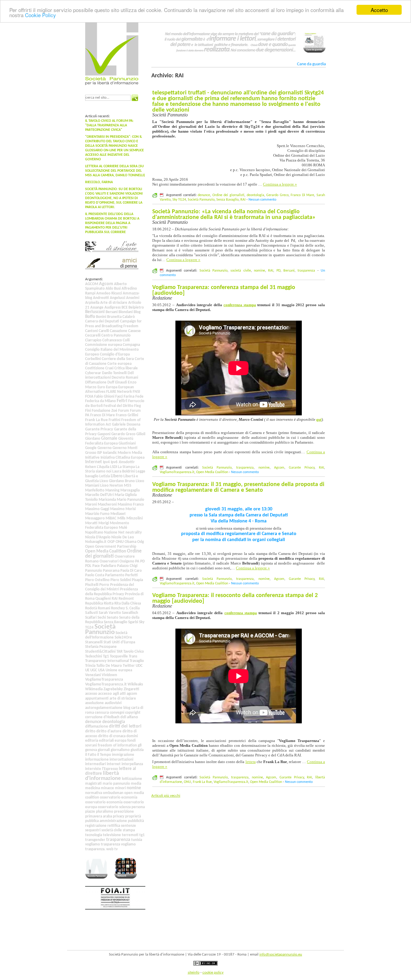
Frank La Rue (96, 420)
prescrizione (124, 812)
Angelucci (117, 298)
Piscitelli (91, 585)
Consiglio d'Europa (115, 354)
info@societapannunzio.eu (280, 954)
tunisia (136, 840)
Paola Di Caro (131, 571)
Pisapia (137, 580)
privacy (118, 816)
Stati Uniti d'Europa (119, 642)
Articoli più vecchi (165, 796)
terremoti (130, 835)
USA (101, 670)
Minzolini (134, 518)
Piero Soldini (120, 580)
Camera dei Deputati (102, 321)
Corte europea (119, 364)
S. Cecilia (133, 608)
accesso (91, 694)
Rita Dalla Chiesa (127, 603)
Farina (129, 396)
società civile (111, 830)
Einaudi (121, 382)
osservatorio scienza (114, 807)
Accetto (379, 10)
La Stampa (126, 467)
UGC (93, 670)
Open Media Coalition (105, 551)
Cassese (134, 331)
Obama (130, 542)
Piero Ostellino (97, 580)
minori (120, 788)
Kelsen (90, 467)
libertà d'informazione (103, 776)
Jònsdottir (127, 462)
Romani (104, 608)
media (136, 784)
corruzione (94, 717)
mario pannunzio (116, 784)
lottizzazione (132, 779)
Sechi (101, 618)
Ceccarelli (92, 335)
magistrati (93, 784)
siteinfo (193, 972)
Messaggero (95, 518)
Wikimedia (94, 689)
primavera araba (98, 816)
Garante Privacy (99, 429)
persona (138, 807)
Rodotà (91, 608)
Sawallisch (130, 613)
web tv (112, 849)
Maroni (91, 504)
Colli (126, 340)
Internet (93, 462)
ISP (99, 453)
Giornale (109, 438)
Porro (104, 585)
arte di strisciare (123, 698)
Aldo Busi (113, 289)
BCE (125, 307)
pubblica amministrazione (106, 821)
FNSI (136, 392)
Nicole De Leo (122, 537)
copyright (133, 713)
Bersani (112, 312)
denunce (93, 721)
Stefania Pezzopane (101, 647)
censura (102, 712)
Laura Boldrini (123, 471)
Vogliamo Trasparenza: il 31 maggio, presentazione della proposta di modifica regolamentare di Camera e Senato (238, 487)
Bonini (101, 317)
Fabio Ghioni (104, 397)
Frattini (114, 420)
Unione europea (119, 670)
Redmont (126, 599)
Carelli (104, 331)
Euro (101, 387)
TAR (119, 652)
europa (120, 741)
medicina (92, 788)
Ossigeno (126, 561)
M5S (127, 486)
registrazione (96, 826)
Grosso (90, 453)
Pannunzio (93, 571)
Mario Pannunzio (130, 500)
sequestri (92, 830)
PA (137, 561)
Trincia (90, 666)
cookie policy (213, 972)
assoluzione (94, 703)
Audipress (112, 307)
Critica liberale (126, 368)
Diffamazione (96, 382)
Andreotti (101, 298)
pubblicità (136, 821)
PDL (88, 566)
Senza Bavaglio (115, 622)
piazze (90, 812)
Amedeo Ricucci (109, 293)
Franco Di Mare (102, 415)
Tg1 (106, 656)
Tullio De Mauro (109, 666)
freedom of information (117, 745)
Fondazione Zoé (104, 411)
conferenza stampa (240, 305)
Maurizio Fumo (97, 514)
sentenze (128, 826)
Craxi (109, 368)
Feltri (122, 401)
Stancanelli (94, 642)
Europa (111, 387)
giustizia (137, 750)
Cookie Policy (40, 15)
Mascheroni (107, 504)
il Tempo (104, 755)
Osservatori (109, 561)
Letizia (104, 476)
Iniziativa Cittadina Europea (122, 458)
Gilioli (140, 434)
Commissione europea (103, 345)
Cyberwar (93, 373)
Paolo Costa (94, 575)
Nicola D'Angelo (97, 537)
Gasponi (103, 434)
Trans (133, 656)
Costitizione (94, 368)
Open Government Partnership (110, 547)
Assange (97, 307)
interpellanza (132, 764)
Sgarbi (133, 622)
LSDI (113, 467)
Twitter (129, 666)
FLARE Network (119, 392)
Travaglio (137, 661)
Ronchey (118, 608)
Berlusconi (95, 312)
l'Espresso (110, 769)
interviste (93, 769)
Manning (112, 490)
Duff (110, 382)
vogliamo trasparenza (102, 844)
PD (142, 561)
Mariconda (107, 500)
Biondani (126, 312)
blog (126, 708)
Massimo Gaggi (97, 509)
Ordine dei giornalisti (113, 554)
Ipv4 (106, 462)
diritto (90, 731)
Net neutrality (130, 532)
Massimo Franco (131, 504)
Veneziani (93, 675)
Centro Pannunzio (116, 335)
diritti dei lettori (125, 726)
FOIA (89, 397)
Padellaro (108, 566)
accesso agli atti (112, 694)
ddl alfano (129, 717)
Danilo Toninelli (114, 373)
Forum (123, 411)
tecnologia (93, 835)
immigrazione (123, 755)
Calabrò (128, 317)
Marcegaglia (130, 490)
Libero (116, 476)
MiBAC (111, 518)
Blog (137, 312)
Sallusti (91, 613)
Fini (88, 411)
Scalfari (91, 618)
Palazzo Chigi (127, 566)
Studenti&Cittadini (100, 652)
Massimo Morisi (123, 509)
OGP (111, 542)
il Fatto (90, 755)
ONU (120, 542)
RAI (115, 598)
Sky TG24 (179, 200)
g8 (140, 745)
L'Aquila (103, 467)
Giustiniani (127, 443)
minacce (107, 788)
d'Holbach (111, 717)
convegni (117, 713)
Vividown (109, 675)
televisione (112, 835)
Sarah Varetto (110, 613)
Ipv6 (114, 462)
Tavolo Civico (133, 652)
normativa (93, 793)
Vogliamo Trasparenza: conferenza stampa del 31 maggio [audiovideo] (223, 290)
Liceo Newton (111, 486)
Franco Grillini (127, 415)
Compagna (131, 345)
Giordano (92, 439)
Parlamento (114, 575)
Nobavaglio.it (96, 542)
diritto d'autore (109, 731)
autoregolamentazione (103, 708)
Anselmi (132, 298)
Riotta (108, 603)
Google (91, 448)
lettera (251, 761)
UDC (139, 666)
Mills (121, 518)
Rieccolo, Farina (99, 182)
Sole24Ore (123, 637)
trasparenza (118, 839)
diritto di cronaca (111, 736)
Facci (119, 397)
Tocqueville (119, 656)
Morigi (103, 523)
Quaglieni (103, 599)
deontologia (113, 721)
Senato (112, 618)
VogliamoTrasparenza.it (106, 684)
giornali (104, 750)
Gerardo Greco (123, 434)
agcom (132, 694)
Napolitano (94, 532)
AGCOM (91, 284)
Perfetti (131, 575)
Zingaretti (131, 689)
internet (114, 764)
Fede (139, 397)
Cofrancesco (112, 340)
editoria (91, 741)
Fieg (137, 406)
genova (91, 750)
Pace (96, 566)
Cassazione (118, 331)
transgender (95, 840)
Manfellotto (94, 490)
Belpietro (136, 307)
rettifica (113, 826)
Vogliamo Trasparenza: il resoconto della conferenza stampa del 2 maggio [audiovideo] (235, 598)
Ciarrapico (93, 340)
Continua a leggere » (280, 184)
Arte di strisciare (113, 303)
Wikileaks (135, 684)
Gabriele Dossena (126, 424)
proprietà (133, 816)
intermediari (95, 764)
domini (132, 736)
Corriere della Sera (118, 359)
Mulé (123, 528)
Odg (140, 542)
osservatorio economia (118, 797)
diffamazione (96, 726)
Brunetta (114, 317)
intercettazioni (121, 760)
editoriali (106, 741)
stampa (129, 830)
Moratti (91, 523)
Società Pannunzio (100, 629)
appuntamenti (97, 698)
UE (87, 670)
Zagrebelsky (113, 689)
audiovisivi (113, 703)
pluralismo (104, 812)
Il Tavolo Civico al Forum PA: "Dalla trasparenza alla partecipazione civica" (109, 125)
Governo (104, 448)
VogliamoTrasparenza (104, 679)
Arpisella (92, 303)
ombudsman (113, 793)
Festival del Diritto (118, 406)
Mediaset (118, 514)
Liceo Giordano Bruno (117, 481)
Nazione (110, 532)
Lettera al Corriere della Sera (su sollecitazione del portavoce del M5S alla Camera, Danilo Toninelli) (115, 171)
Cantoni (91, 331)
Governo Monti (125, 448)
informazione (97, 759)
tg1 (142, 835)
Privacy (118, 594)
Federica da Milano (100, 401)
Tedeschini (93, 656)
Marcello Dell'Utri (99, 495)
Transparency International (107, 661)
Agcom (106, 284)
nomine (134, 788)
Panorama (111, 571)
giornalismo (120, 750)
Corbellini (93, 359)
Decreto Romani (125, 378)
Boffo (90, 317)
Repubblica (94, 603)
